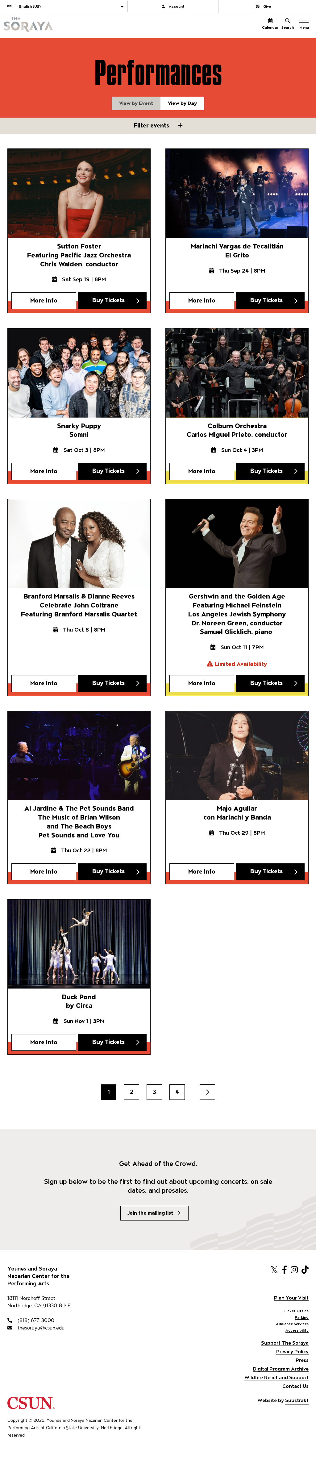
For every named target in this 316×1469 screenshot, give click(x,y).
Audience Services (292, 1323)
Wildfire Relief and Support (276, 1377)
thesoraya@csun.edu (40, 1328)
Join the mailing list (150, 1213)
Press (302, 1360)
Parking (302, 1317)
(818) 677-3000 (35, 1320)
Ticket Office (296, 1310)
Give (267, 6)
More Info (43, 300)
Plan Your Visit (291, 1298)
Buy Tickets (108, 300)
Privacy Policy (292, 1351)
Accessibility (297, 1330)
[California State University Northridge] (31, 1406)
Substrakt (297, 1400)
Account (177, 6)
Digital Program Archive (281, 1369)
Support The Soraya (285, 1343)
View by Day (182, 103)
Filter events (152, 125)
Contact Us (295, 1386)
